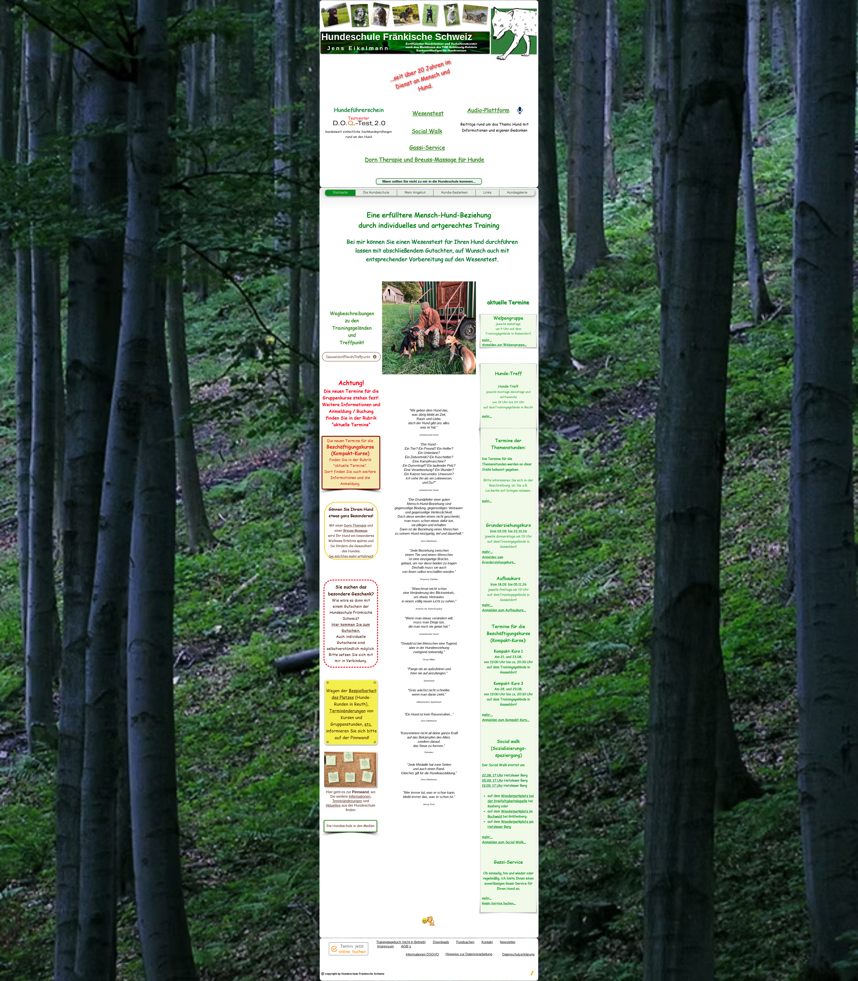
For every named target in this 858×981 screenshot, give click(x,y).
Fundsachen (465, 942)
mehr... (487, 416)
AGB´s (406, 946)
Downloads (441, 942)
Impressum (385, 946)
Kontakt (487, 942)
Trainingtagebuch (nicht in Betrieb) (401, 942)
